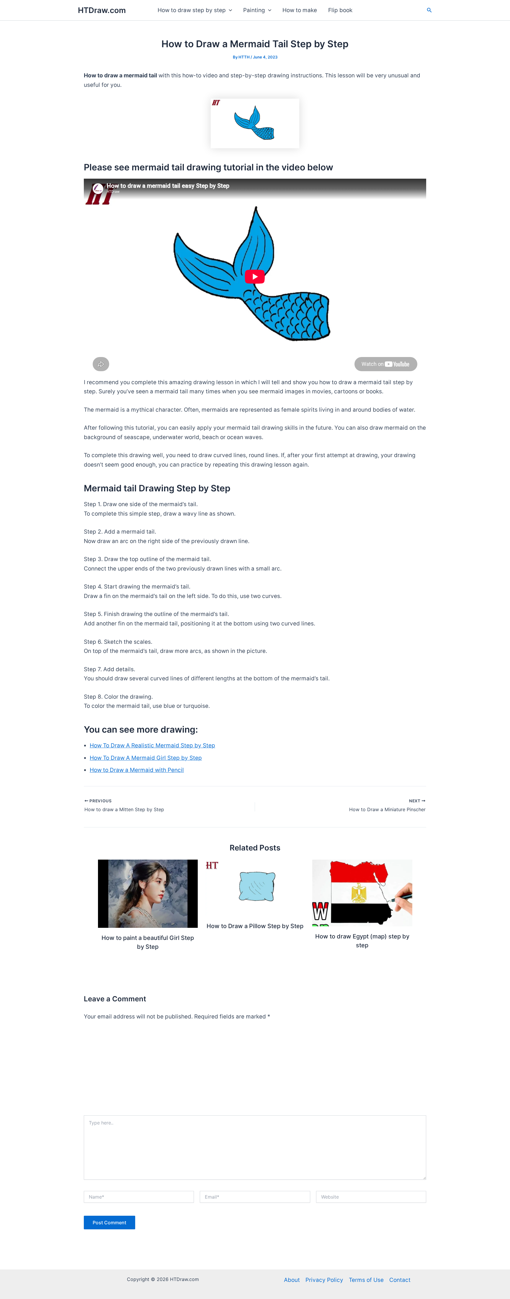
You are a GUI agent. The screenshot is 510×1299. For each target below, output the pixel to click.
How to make (299, 10)
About (292, 1280)
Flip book (340, 10)
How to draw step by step (192, 10)
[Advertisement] (255, 1071)
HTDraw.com (102, 10)
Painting (254, 10)
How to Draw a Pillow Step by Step (255, 926)
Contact (400, 1280)
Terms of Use (366, 1280)
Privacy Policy (324, 1280)
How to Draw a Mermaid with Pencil (137, 770)
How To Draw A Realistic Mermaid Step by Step (152, 745)
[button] (229, 10)
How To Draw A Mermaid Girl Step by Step (146, 757)
